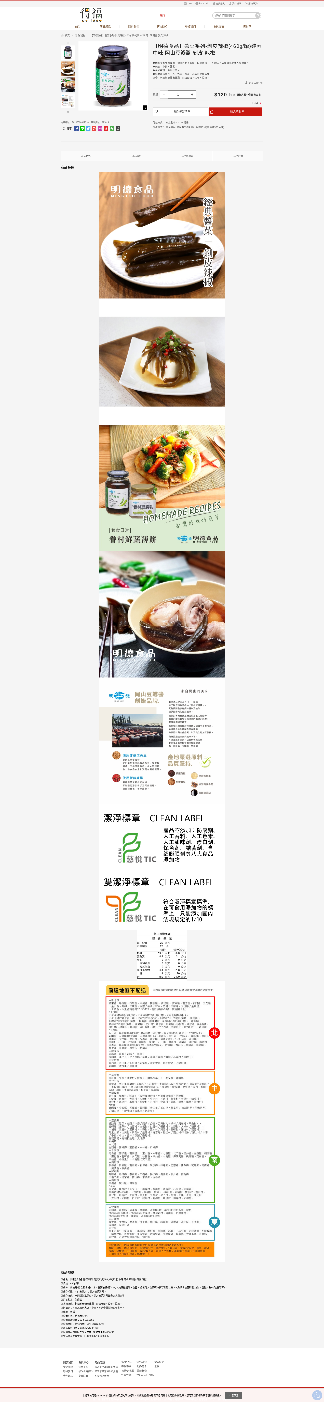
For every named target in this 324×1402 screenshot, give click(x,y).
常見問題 (68, 1367)
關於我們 (133, 26)
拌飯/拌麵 (126, 1375)
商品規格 (136, 156)
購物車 (247, 26)
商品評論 (238, 156)
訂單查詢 (83, 1367)
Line (189, 3)
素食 (156, 1366)
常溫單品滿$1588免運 (106, 1371)
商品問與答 (187, 156)
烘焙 (139, 1375)
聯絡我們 (190, 26)
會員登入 (220, 3)
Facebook (204, 3)
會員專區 (218, 26)
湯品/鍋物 (142, 1370)
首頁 (77, 26)
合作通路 (68, 1375)
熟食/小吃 (126, 1362)
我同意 (235, 1395)
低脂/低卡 (142, 1366)
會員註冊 (83, 1375)
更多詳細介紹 (255, 83)
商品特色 (86, 156)
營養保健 (159, 1362)
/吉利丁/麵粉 (147, 1375)
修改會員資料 (85, 1371)
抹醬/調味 (126, 1370)
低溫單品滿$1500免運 (106, 1367)
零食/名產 (126, 1366)
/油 (132, 1370)
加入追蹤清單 (182, 111)
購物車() (253, 3)
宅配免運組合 (102, 1375)
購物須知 (162, 26)
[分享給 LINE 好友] (82, 128)
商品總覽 (105, 26)
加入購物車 (237, 111)
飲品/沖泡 (142, 1362)
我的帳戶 (236, 3)
